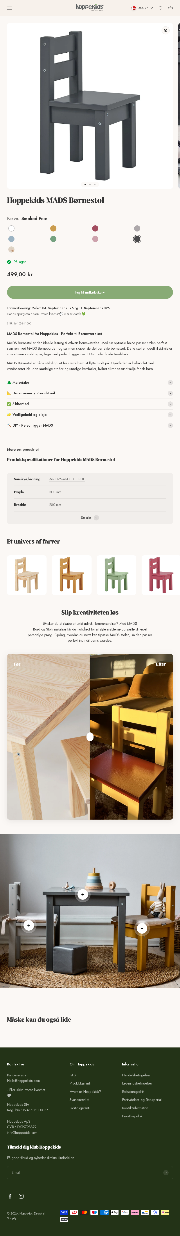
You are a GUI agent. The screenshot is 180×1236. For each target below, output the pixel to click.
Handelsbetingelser (136, 1075)
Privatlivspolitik (132, 1116)
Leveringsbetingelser (137, 1083)
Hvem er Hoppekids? (85, 1091)
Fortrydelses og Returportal (142, 1099)
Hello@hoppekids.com (23, 1080)
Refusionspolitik (133, 1091)
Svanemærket (79, 1099)
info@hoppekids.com (22, 1132)
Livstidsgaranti (80, 1108)
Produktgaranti (80, 1083)
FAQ (73, 1075)
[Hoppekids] (90, 8)
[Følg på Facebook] (10, 1196)
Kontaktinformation (135, 1108)
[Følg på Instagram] (21, 1196)
